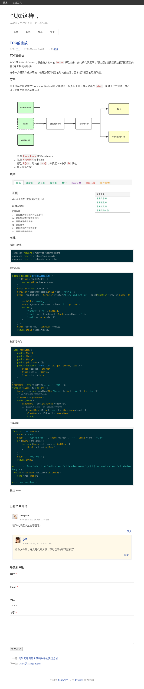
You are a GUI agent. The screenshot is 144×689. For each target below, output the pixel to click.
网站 (12, 599)
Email (13, 587)
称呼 (12, 574)
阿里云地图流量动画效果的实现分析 (38, 658)
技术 (5, 2)
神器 (40, 32)
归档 (28, 32)
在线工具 (17, 2)
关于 (52, 32)
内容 (12, 612)
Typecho (79, 679)
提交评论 (16, 649)
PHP (56, 48)
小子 (18, 48)
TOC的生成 (19, 42)
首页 (16, 32)
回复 (129, 531)
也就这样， (25, 15)
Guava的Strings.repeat (30, 663)
